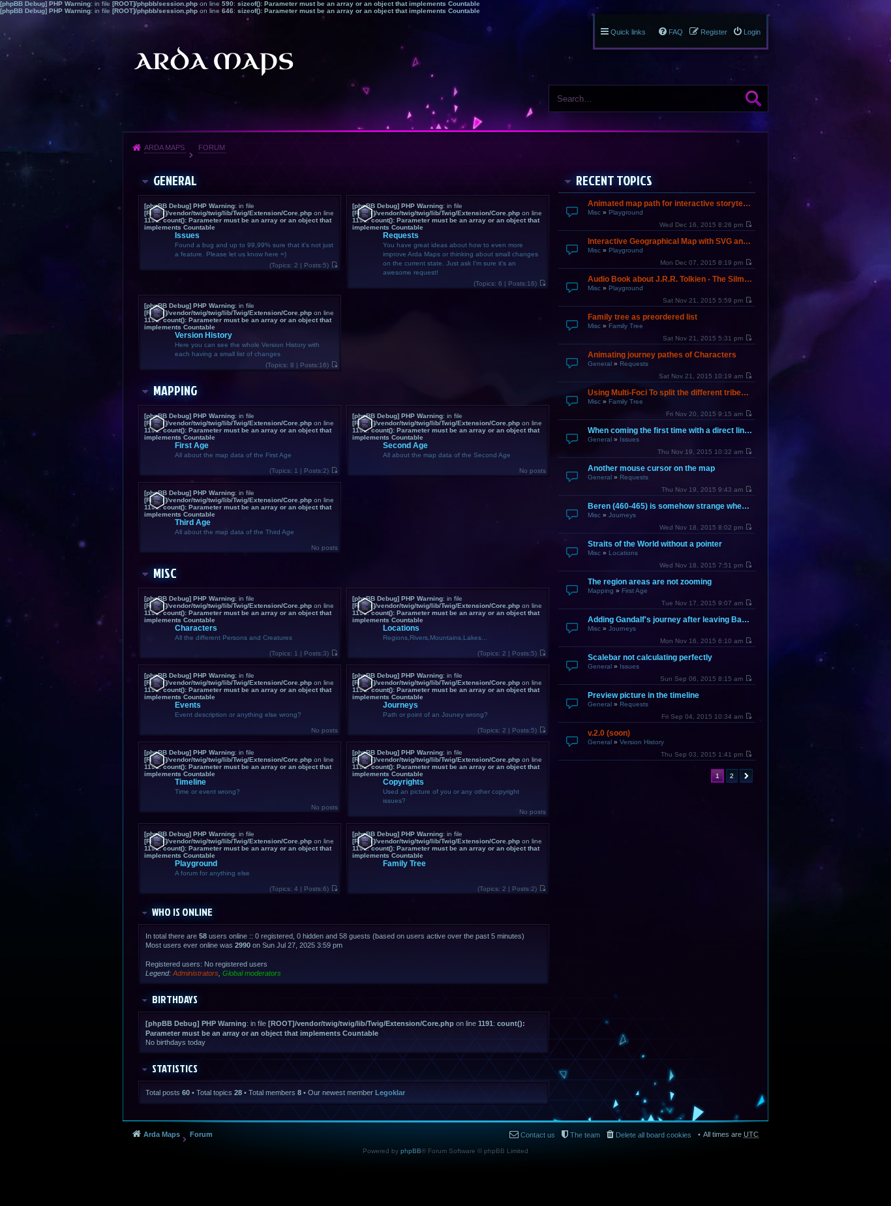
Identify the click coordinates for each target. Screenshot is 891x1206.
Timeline (190, 782)
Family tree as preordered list (642, 317)
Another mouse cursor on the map (651, 468)
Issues (629, 439)
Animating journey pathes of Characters (662, 354)
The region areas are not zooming (650, 581)
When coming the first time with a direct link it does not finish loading (670, 430)
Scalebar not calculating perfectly (650, 657)
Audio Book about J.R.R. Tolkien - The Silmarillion (670, 279)
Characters (196, 628)
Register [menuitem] (714, 32)
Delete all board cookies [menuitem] (653, 1135)
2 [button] (732, 775)
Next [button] (746, 776)
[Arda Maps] (213, 61)
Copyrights (403, 782)
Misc (594, 212)
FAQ (676, 32)
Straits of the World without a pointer (655, 544)
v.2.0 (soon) (609, 733)
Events (188, 705)
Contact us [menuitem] (538, 1135)
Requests (634, 363)
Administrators (196, 973)
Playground (626, 212)
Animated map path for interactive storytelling (670, 203)
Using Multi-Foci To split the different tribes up (670, 392)
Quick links (628, 32)
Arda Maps (164, 147)
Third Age (193, 522)
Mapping (601, 590)
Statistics (175, 1068)
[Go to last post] (748, 224)
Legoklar (390, 1092)
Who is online (182, 912)
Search (753, 98)
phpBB (410, 1150)
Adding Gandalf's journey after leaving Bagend (670, 619)
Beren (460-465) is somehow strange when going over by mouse (670, 506)
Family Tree (626, 325)
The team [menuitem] (585, 1135)
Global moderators (251, 973)
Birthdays (175, 999)
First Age (635, 590)
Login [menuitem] (752, 32)
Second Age (405, 445)
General (600, 363)
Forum (211, 147)
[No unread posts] (334, 265)
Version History (642, 742)
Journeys (622, 515)
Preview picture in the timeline (643, 695)
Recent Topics (614, 180)
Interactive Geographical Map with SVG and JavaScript (670, 241)
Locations (623, 552)
